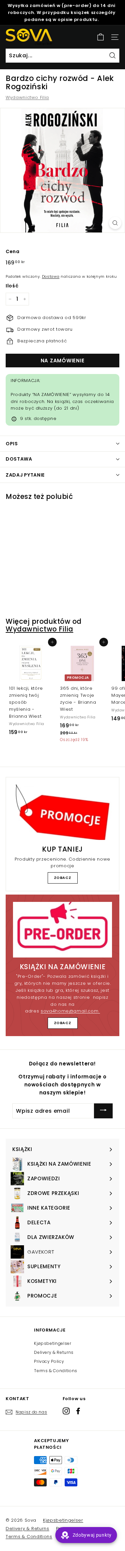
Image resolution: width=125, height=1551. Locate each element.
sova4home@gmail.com (70, 1011)
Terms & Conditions (55, 1370)
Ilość (12, 285)
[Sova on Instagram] (66, 1410)
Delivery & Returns (54, 1352)
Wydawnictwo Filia (27, 97)
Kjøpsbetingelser (52, 1343)
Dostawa (51, 276)
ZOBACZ (62, 877)
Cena (13, 251)
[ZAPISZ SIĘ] (103, 1110)
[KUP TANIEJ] (62, 812)
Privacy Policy (49, 1361)
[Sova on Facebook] (78, 1410)
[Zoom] (115, 223)
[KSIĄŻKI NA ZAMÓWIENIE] (62, 930)
